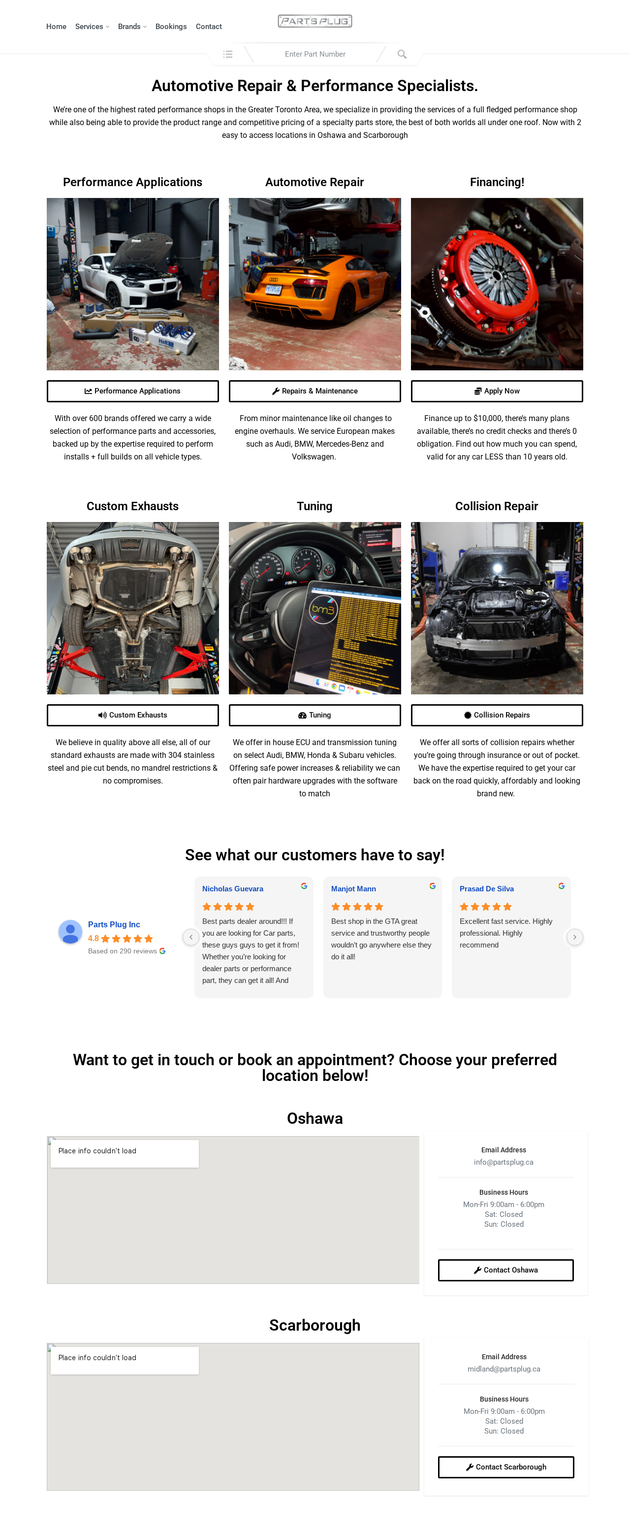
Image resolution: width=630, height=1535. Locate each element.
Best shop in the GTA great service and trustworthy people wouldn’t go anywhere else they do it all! (381, 939)
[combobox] (315, 54)
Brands (129, 26)
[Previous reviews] (191, 937)
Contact (209, 26)
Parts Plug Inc (114, 924)
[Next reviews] (575, 937)
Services (89, 26)
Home (56, 26)
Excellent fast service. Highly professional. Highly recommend (506, 933)
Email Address (503, 1150)
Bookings (171, 26)
